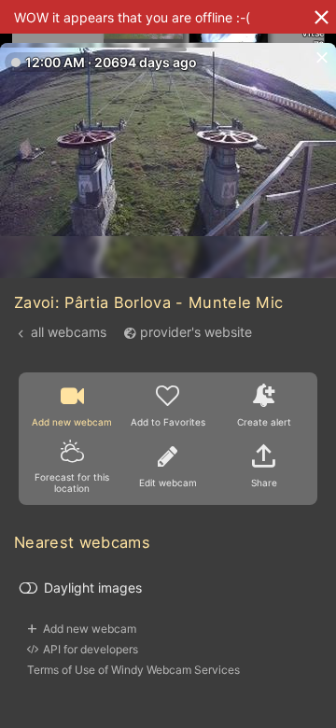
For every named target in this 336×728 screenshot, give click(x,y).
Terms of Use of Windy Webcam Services (133, 670)
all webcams (68, 332)
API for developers (90, 649)
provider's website (196, 332)
